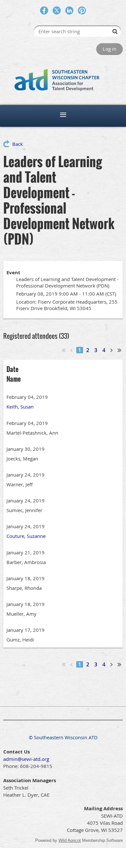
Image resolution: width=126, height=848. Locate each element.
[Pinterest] (82, 10)
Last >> (119, 350)
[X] (57, 10)
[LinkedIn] (69, 10)
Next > (112, 350)
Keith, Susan (20, 406)
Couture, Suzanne (26, 536)
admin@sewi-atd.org (26, 759)
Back (17, 144)
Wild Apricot (69, 840)
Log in (109, 48)
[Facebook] (44, 10)
